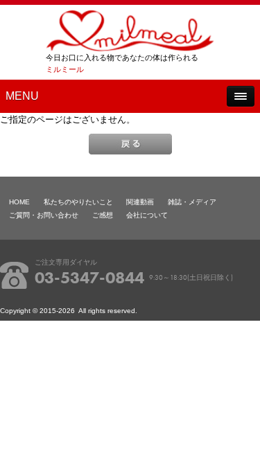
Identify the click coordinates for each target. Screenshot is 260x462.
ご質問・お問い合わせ (43, 215)
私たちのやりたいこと (78, 202)
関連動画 (140, 202)
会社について (147, 215)
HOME (19, 202)
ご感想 (102, 215)
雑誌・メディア (192, 202)
